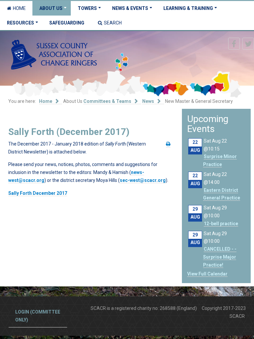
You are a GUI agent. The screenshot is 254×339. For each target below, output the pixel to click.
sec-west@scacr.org (143, 180)
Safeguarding (66, 22)
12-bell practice (221, 223)
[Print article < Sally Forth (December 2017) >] (168, 144)
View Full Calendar (207, 273)
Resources (20, 22)
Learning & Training (188, 8)
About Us (51, 8)
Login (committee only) (37, 315)
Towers (87, 8)
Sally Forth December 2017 (37, 193)
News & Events (130, 8)
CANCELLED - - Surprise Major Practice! (219, 257)
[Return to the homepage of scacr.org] (54, 54)
